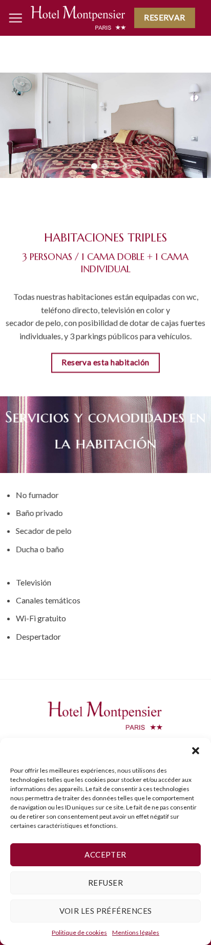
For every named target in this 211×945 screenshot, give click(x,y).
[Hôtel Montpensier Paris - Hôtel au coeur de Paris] (78, 17)
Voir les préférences (105, 910)
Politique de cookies (79, 932)
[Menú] (15, 18)
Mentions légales (135, 932)
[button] (196, 751)
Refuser (105, 882)
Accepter (105, 854)
